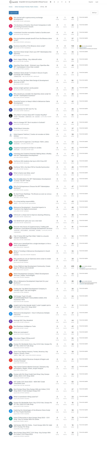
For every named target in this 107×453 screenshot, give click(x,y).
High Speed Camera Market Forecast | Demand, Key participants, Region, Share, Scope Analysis (31, 367)
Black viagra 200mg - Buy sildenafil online (28, 59)
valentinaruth (36, 76)
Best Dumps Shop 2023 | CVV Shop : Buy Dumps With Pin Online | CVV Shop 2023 (32, 433)
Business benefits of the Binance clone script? (29, 46)
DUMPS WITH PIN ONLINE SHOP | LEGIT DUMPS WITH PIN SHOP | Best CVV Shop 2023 (32, 306)
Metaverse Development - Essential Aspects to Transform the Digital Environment (30, 208)
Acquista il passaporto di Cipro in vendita (27, 148)
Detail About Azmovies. (22, 128)
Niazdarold (27, 105)
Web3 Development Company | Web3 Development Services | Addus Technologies (31, 274)
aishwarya (39, 355)
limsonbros (26, 61)
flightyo (25, 137)
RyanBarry (26, 169)
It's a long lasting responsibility (24, 201)
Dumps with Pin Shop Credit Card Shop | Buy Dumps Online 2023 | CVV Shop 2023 (31, 375)
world (32, 143)
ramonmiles (26, 28)
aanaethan (26, 55)
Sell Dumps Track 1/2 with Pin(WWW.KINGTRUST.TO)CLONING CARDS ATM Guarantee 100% (30, 297)
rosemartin (26, 84)
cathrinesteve (27, 21)
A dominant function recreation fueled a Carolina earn (32, 32)
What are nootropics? (21, 332)
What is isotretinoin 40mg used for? (26, 397)
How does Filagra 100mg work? (24, 338)
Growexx (26, 328)
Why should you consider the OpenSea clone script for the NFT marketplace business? (32, 94)
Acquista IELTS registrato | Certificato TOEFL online (31, 142)
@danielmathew (83, 47)
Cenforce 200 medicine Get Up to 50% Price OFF (30, 161)
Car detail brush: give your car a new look (28, 221)
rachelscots (26, 322)
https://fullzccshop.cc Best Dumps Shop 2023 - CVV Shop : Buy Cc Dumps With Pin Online (32, 418)
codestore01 (26, 247)
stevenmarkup (27, 89)
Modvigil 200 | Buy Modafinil (23, 320)
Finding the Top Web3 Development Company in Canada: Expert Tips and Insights (30, 289)
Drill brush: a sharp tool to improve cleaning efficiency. (32, 215)
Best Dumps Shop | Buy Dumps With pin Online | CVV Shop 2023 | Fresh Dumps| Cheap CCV (32, 390)
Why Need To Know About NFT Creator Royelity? (30, 115)
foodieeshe (82, 283)
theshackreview (27, 174)
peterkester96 (17, 232)
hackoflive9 (27, 385)
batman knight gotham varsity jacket (26, 88)
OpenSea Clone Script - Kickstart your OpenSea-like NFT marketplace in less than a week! (31, 66)
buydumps (26, 301)
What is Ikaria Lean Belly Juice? (24, 173)
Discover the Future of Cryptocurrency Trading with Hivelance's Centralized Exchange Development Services (33, 227)
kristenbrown (27, 110)
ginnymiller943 (32, 203)
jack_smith (26, 124)
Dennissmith (26, 163)
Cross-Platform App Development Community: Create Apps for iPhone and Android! (32, 267)
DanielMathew (28, 47)
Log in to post (13, 12)
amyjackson (27, 334)
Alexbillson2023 (27, 216)
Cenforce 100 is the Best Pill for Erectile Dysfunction (31, 167)
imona (26, 362)
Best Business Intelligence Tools (25, 326)
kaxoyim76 (26, 269)
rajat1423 (26, 130)
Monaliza (26, 262)
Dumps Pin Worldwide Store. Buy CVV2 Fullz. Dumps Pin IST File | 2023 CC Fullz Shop (33, 345)
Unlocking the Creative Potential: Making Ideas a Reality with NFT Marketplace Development (32, 154)
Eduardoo (26, 197)
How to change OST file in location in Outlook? (29, 122)
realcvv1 (26, 421)
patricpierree (16, 118)
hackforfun (26, 309)
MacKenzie (26, 34)
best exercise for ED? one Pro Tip (25, 109)
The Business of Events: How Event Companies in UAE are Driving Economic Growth (32, 26)
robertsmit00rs (27, 239)
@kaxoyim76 (82, 267)
